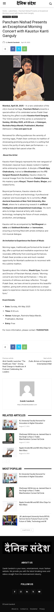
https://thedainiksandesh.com (27, 405)
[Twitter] (18, 48)
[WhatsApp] (24, 48)
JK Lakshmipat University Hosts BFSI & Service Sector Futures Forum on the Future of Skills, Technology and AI (34, 518)
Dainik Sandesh (14, 42)
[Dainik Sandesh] (4, 42)
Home (5, 11)
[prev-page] (4, 461)
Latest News (13, 11)
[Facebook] (12, 48)
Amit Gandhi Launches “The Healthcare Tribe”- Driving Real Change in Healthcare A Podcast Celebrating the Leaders (14, 366)
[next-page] (8, 461)
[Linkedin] (26, 591)
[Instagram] (20, 591)
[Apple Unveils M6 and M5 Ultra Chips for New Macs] (10, 452)
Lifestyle (14, 17)
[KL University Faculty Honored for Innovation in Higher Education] (10, 425)
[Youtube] (39, 591)
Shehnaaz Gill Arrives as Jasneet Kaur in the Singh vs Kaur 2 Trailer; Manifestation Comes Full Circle (35, 436)
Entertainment (7, 429)
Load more (26, 530)
